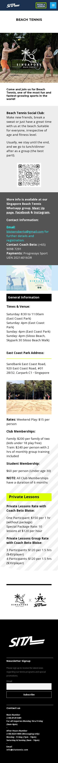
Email (9, 681)
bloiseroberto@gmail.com (25, 231)
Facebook (22, 212)
